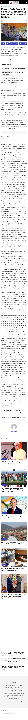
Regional (9, 6)
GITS (14, 713)
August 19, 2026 (5, 572)
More (22, 701)
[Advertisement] (12, 627)
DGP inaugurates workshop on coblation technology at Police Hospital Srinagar (16, 660)
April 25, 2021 (14, 20)
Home (2, 6)
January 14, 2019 (12, 655)
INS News (6, 713)
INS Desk (7, 20)
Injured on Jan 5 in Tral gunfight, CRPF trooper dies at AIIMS (17, 653)
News (6, 6)
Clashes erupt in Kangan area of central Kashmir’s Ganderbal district (13, 667)
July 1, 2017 (11, 663)
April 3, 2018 (5, 669)
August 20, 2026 (5, 465)
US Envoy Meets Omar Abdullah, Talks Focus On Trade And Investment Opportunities (13, 596)
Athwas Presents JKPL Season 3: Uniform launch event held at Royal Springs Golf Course (14, 68)
